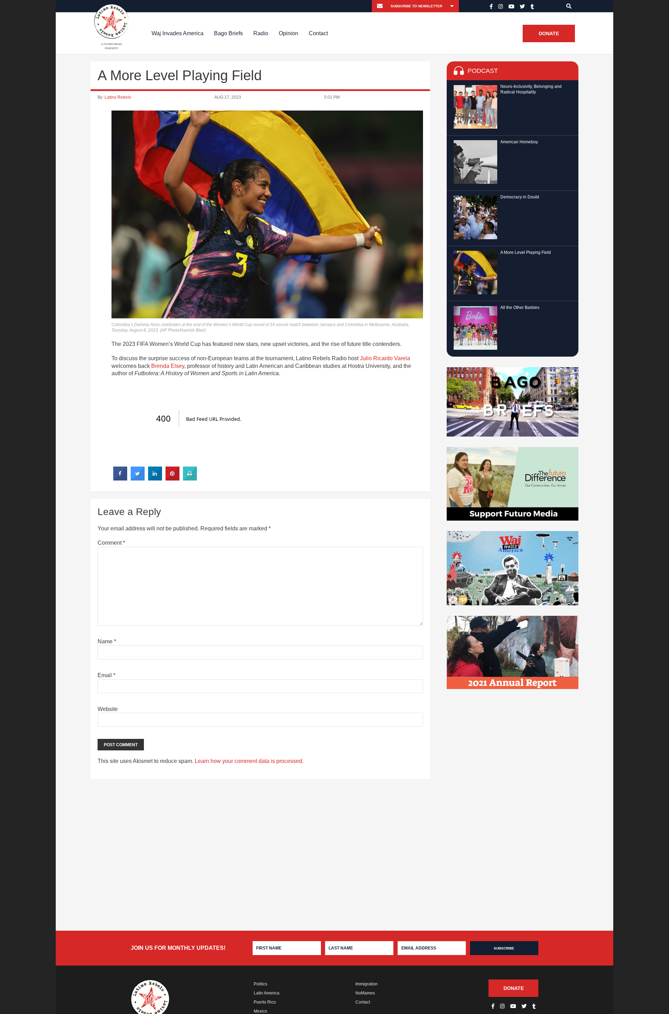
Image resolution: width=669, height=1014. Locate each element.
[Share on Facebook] (120, 478)
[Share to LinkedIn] (155, 478)
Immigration (366, 984)
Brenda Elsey (167, 366)
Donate (549, 33)
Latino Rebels (118, 97)
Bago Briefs (228, 33)
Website (108, 709)
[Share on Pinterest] (172, 478)
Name (107, 641)
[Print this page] (190, 478)
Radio (260, 33)
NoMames (365, 993)
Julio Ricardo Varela (385, 358)
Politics (260, 984)
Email (106, 675)
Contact (318, 33)
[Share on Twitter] (138, 478)
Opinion (288, 33)
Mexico (260, 1011)
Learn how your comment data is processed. (249, 761)
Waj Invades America (177, 33)
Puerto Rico (265, 1002)
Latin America (266, 993)
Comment (111, 543)
